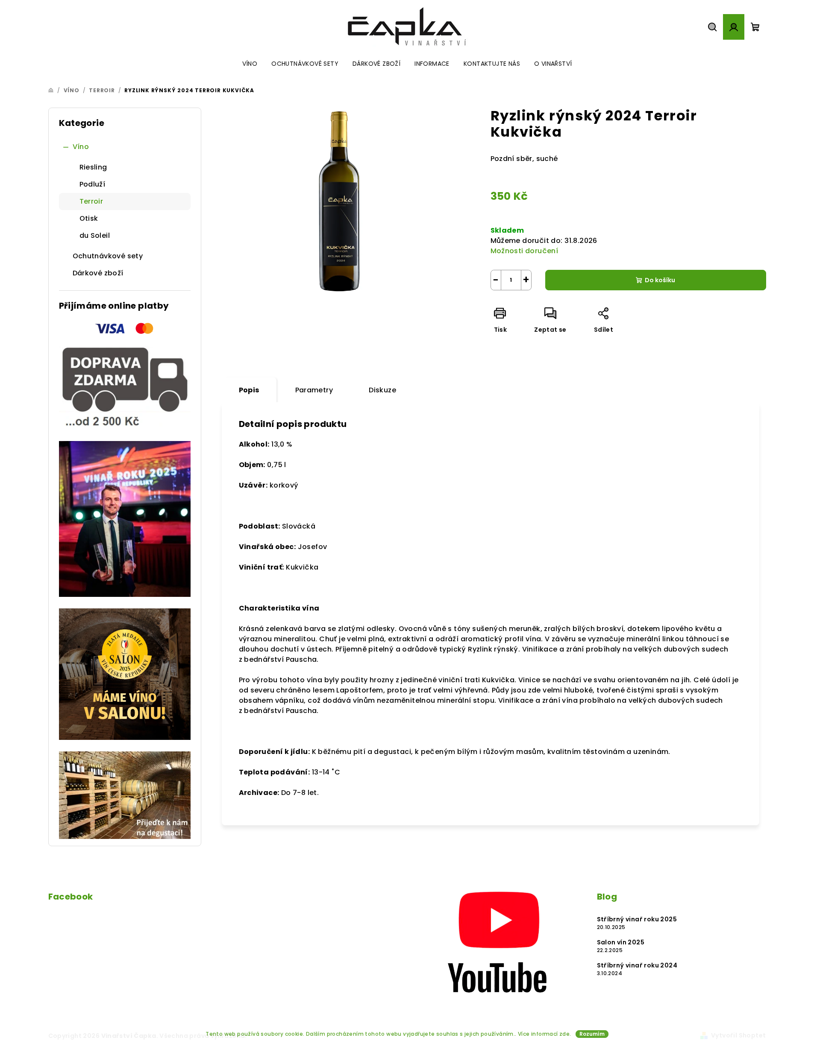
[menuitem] (249, 63)
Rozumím (592, 1033)
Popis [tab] (249, 390)
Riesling (93, 167)
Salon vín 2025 (621, 942)
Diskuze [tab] (382, 390)
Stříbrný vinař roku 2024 (637, 965)
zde (564, 1033)
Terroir (91, 201)
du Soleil (94, 235)
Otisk (88, 218)
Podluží (92, 184)
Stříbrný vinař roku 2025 (637, 919)
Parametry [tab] (314, 390)
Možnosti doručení (524, 251)
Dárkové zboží (98, 273)
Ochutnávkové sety (108, 256)
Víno (81, 147)
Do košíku (660, 280)
